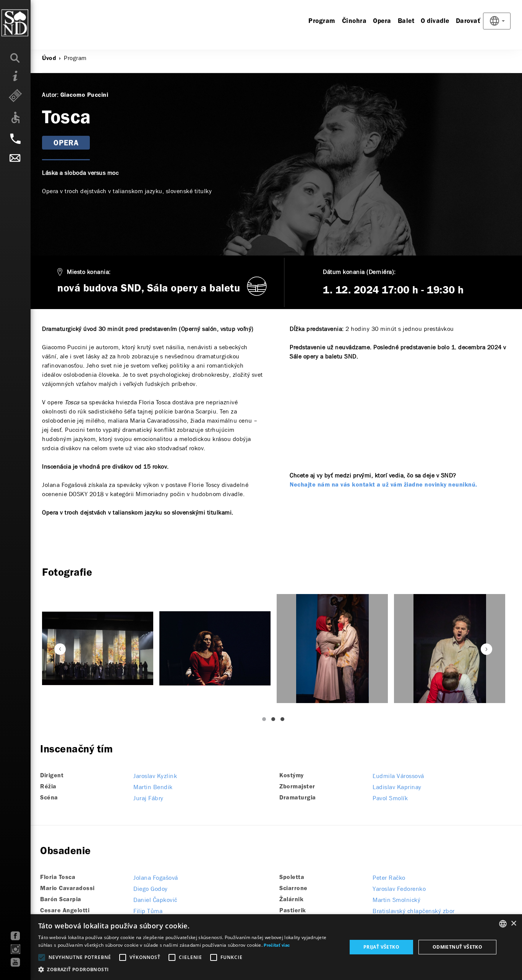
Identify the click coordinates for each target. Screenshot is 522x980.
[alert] (261, 947)
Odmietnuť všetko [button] (457, 947)
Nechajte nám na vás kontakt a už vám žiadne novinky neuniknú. (383, 485)
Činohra (354, 21)
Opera (382, 21)
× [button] (513, 923)
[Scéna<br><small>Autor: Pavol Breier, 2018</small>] (97, 648)
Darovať (468, 21)
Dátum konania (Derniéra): (359, 272)
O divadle (435, 21)
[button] (188, 969)
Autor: (50, 95)
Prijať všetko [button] (381, 947)
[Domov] (30, 23)
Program (322, 21)
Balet (406, 21)
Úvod (49, 58)
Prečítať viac (277, 945)
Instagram (15, 949)
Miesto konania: (89, 272)
